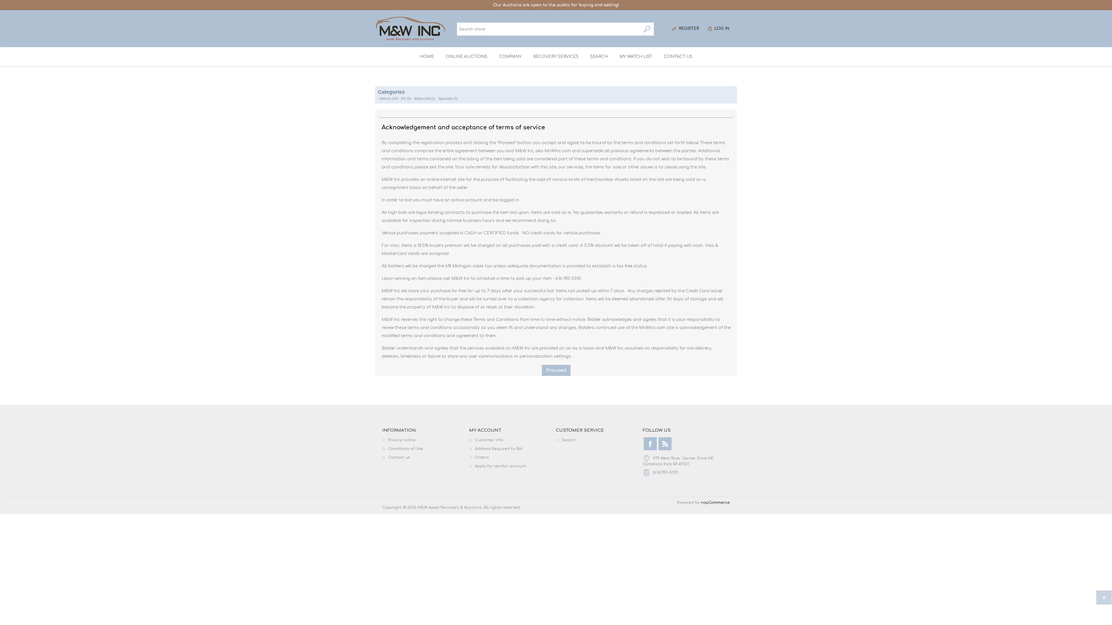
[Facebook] (650, 443)
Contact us (399, 457)
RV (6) (406, 99)
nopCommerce (715, 503)
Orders (482, 457)
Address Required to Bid (498, 449)
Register (689, 28)
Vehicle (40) (388, 99)
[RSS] (665, 443)
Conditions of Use (405, 449)
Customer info (489, 440)
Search (647, 29)
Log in (721, 28)
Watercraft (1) (424, 99)
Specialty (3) (448, 99)
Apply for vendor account (500, 466)
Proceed (556, 370)
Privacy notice (402, 440)
